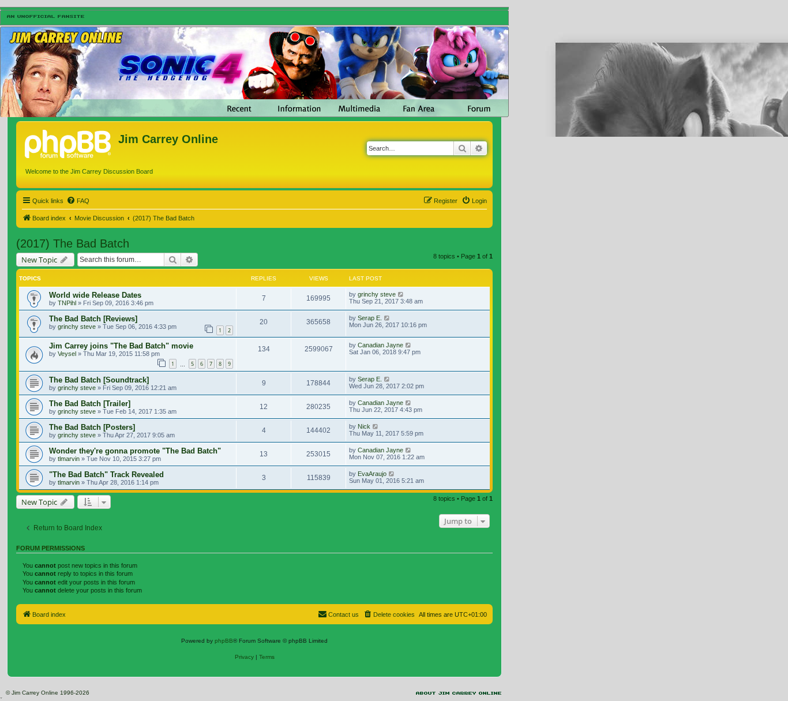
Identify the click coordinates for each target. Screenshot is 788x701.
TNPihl (67, 302)
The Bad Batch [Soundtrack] (99, 380)
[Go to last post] (401, 294)
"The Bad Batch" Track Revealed (106, 474)
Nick (364, 426)
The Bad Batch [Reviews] (93, 318)
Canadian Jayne (380, 345)
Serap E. (370, 317)
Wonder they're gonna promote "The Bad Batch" (135, 451)
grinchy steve (377, 294)
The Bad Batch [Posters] (92, 427)
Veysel (67, 353)
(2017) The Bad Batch (72, 243)
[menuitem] (77, 201)
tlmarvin (69, 458)
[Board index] (68, 142)
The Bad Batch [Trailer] (89, 403)
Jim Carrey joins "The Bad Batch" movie (121, 346)
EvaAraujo (372, 473)
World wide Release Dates (95, 295)
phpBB (224, 641)
